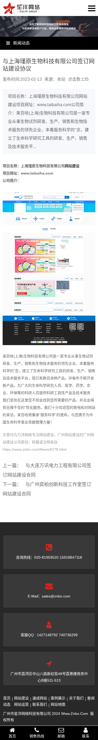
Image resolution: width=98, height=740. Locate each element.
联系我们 (39, 704)
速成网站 (39, 698)
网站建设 (72, 166)
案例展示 (58, 698)
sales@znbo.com (56, 596)
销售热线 (37, 736)
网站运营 (21, 704)
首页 (6, 698)
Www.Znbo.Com (74, 713)
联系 (85, 736)
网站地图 (58, 704)
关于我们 (76, 698)
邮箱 (61, 736)
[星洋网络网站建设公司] (21, 10)
